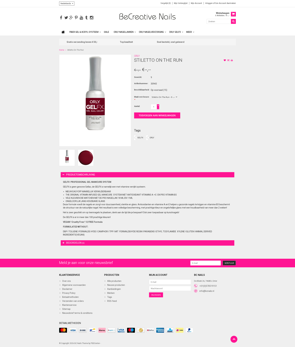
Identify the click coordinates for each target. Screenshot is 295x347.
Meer (189, 32)
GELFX (140, 137)
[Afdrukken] (231, 60)
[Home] (63, 32)
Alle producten (114, 281)
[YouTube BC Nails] (81, 18)
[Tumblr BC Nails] (86, 18)
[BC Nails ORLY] (147, 16)
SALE (106, 32)
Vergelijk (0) (166, 3)
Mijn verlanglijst (181, 3)
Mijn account (196, 3)
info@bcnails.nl (206, 291)
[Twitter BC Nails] (66, 18)
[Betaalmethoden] (63, 330)
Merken (111, 293)
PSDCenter (95, 343)
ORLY (137, 55)
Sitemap (66, 309)
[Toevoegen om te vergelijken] (228, 60)
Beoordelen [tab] (75, 242)
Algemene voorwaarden (74, 285)
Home (61, 50)
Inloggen (209, 3)
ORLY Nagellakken (124, 32)
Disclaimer (67, 289)
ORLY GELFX (175, 32)
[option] (67, 158)
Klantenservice (69, 305)
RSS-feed (112, 301)
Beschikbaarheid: (141, 90)
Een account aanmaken (225, 3)
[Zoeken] (233, 21)
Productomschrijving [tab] (80, 174)
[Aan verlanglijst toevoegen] (224, 60)
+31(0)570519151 (208, 286)
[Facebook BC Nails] (61, 18)
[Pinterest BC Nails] (76, 18)
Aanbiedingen (114, 289)
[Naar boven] (233, 339)
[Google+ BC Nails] (71, 18)
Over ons (66, 281)
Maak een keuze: (141, 98)
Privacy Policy (68, 293)
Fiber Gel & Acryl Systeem (83, 32)
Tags (109, 297)
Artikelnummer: (141, 83)
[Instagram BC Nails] (91, 18)
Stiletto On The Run (75, 50)
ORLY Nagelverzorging (151, 32)
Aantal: (137, 106)
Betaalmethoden (70, 297)
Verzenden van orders (73, 301)
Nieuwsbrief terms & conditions (77, 313)
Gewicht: (138, 77)
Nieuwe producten (116, 285)
